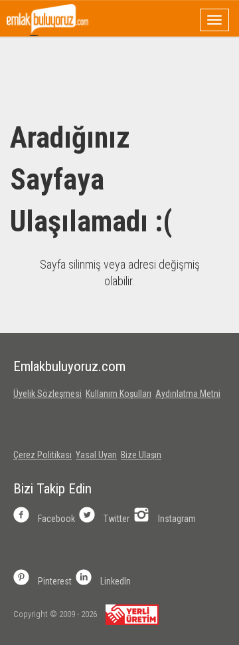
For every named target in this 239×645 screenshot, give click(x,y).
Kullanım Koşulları (118, 393)
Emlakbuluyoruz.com (69, 366)
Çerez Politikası (42, 455)
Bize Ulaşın (141, 455)
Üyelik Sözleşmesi (47, 393)
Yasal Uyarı (96, 455)
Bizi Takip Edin (52, 489)
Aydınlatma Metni (187, 393)
